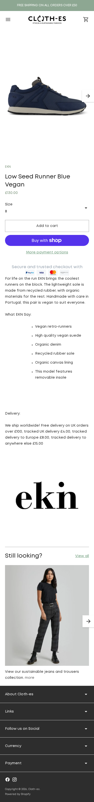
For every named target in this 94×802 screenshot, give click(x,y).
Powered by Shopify (18, 794)
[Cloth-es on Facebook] (7, 779)
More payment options (47, 252)
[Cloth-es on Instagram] (14, 779)
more (29, 677)
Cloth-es (34, 789)
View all (82, 556)
